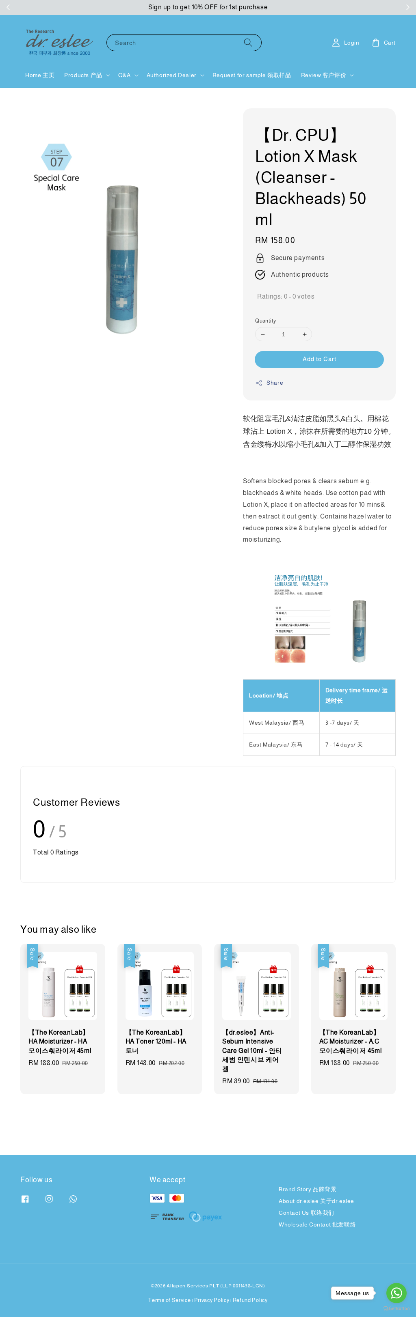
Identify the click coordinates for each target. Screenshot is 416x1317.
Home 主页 (39, 75)
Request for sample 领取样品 (251, 75)
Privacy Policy (212, 1300)
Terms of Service (169, 1300)
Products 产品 (83, 75)
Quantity (265, 321)
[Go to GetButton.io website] (397, 1308)
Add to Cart (319, 358)
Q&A (124, 75)
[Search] (248, 42)
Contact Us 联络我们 (306, 1212)
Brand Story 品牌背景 (308, 1189)
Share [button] (274, 382)
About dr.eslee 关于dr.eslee (316, 1201)
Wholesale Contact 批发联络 (317, 1224)
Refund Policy (250, 1300)
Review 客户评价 (324, 75)
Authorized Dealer (172, 75)
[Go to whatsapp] (396, 1293)
